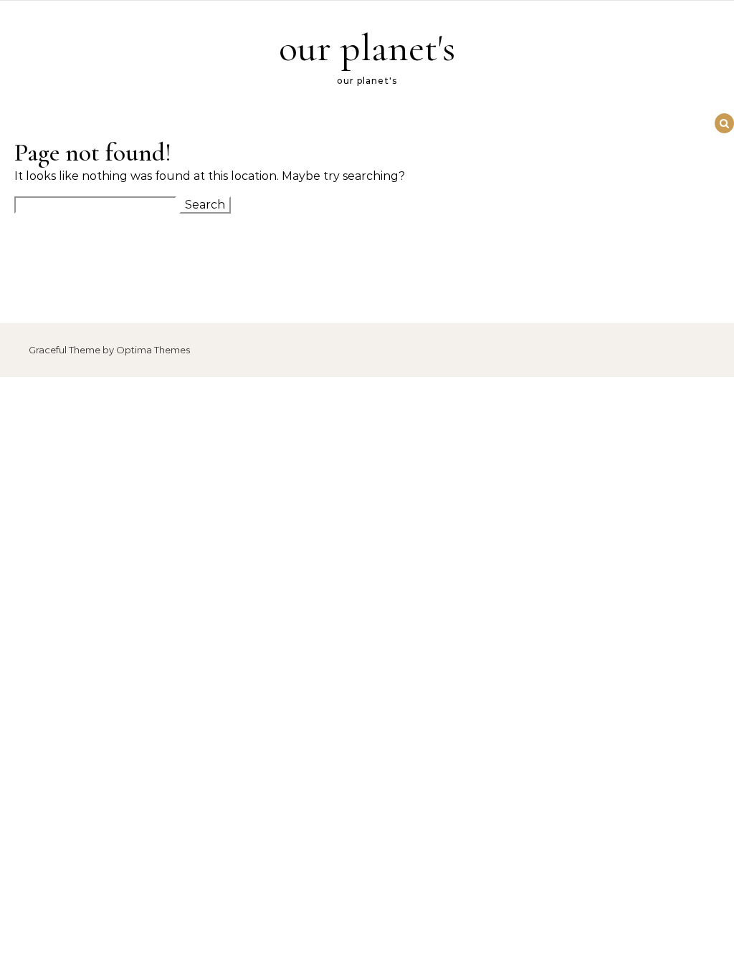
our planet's (367, 47)
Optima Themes (153, 349)
